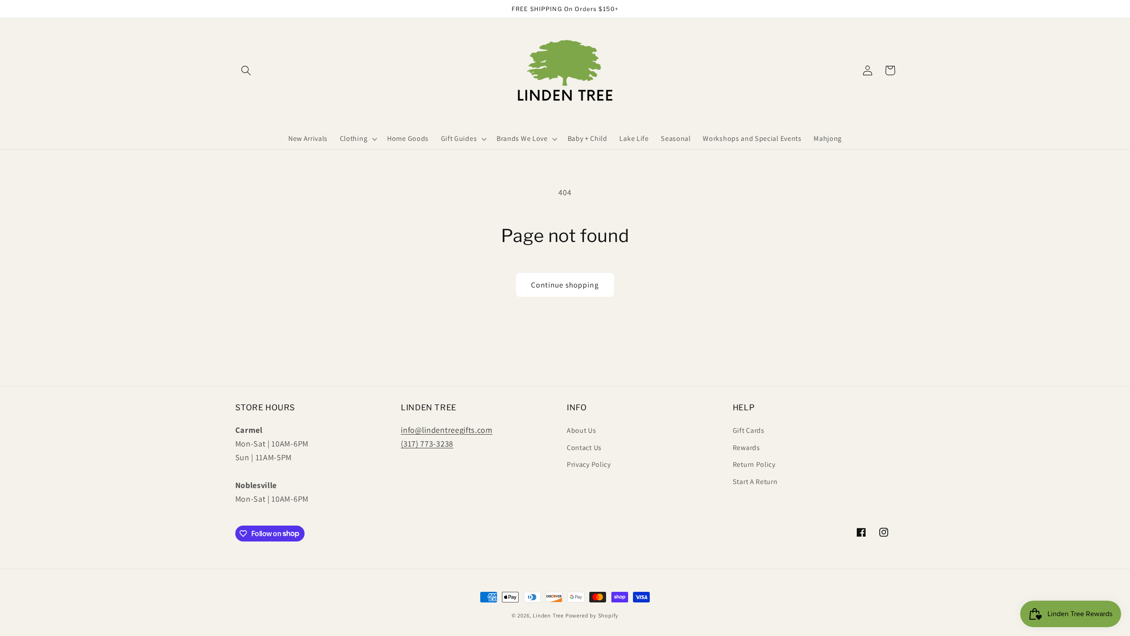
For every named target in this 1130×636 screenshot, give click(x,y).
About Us (581, 430)
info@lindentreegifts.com (447, 429)
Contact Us (584, 447)
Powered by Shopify (592, 615)
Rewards (746, 447)
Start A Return (755, 481)
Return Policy (754, 464)
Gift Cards (749, 430)
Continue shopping (565, 285)
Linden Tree (548, 615)
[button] (246, 70)
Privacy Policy (589, 464)
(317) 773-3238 (427, 443)
